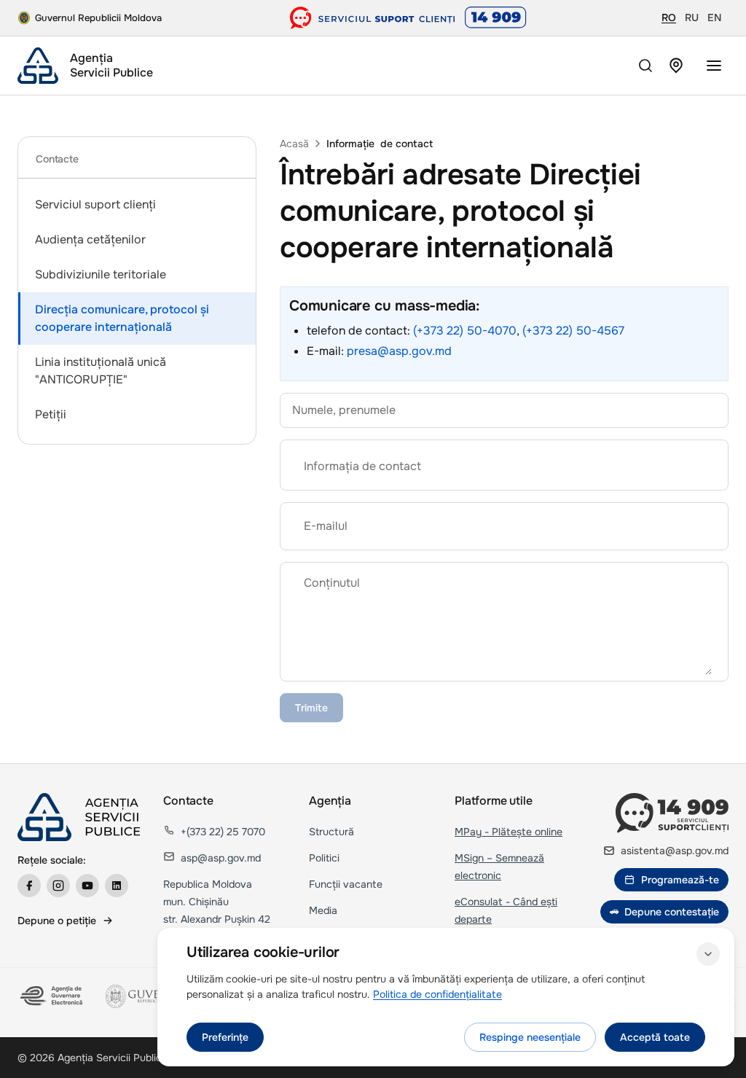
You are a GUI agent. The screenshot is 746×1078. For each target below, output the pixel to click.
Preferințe (225, 1037)
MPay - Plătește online (508, 831)
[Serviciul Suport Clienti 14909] (408, 18)
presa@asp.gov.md (399, 351)
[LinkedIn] (116, 885)
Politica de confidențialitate (437, 994)
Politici (324, 857)
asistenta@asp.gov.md (675, 850)
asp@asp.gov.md (221, 857)
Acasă (294, 143)
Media (323, 910)
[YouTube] (87, 885)
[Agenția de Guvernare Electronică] (52, 996)
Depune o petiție (56, 920)
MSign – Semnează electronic (499, 866)
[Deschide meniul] (714, 65)
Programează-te (680, 879)
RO (668, 17)
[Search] (645, 65)
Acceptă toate (655, 1037)
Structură (331, 831)
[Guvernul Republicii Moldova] (149, 996)
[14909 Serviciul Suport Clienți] (672, 813)
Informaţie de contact (379, 143)
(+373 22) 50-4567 (573, 330)
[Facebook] (29, 885)
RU (692, 17)
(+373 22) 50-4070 (465, 330)
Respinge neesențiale (530, 1037)
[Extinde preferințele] (708, 954)
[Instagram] (58, 885)
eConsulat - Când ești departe (506, 910)
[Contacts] (676, 65)
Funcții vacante (345, 884)
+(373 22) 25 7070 (223, 831)
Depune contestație (671, 911)
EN (714, 17)
